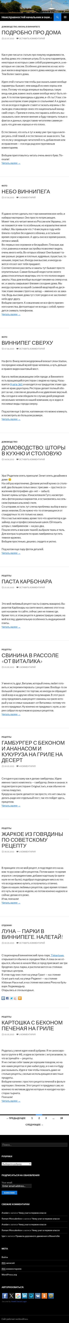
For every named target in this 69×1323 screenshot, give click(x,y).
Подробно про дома (31, 32)
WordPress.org (9, 1274)
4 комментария (27, 766)
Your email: (7, 1182)
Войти (5, 1257)
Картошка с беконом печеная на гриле (32, 1025)
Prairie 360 (16, 384)
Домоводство (9, 26)
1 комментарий (27, 197)
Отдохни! (7, 925)
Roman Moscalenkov (12, 1218)
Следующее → (34, 1124)
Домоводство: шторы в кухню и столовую (33, 450)
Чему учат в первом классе (32, 1212)
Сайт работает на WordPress (15, 1319)
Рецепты (6, 575)
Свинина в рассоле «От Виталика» (30, 658)
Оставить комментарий (32, 38)
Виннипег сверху (27, 342)
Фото (4, 186)
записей (8, 1263)
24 (61, 1118)
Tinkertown (57, 955)
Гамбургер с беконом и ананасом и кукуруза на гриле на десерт (33, 751)
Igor (4, 1236)
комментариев (11, 1268)
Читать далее (11, 163)
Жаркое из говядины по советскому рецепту (32, 840)
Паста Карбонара (27, 581)
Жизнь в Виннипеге (29, 26)
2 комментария (27, 851)
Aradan (5, 1212)
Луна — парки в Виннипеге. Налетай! (32, 934)
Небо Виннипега (26, 191)
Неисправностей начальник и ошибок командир (28, 17)
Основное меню (65, 17)
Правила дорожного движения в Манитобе (37, 1236)
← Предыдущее (16, 1118)
